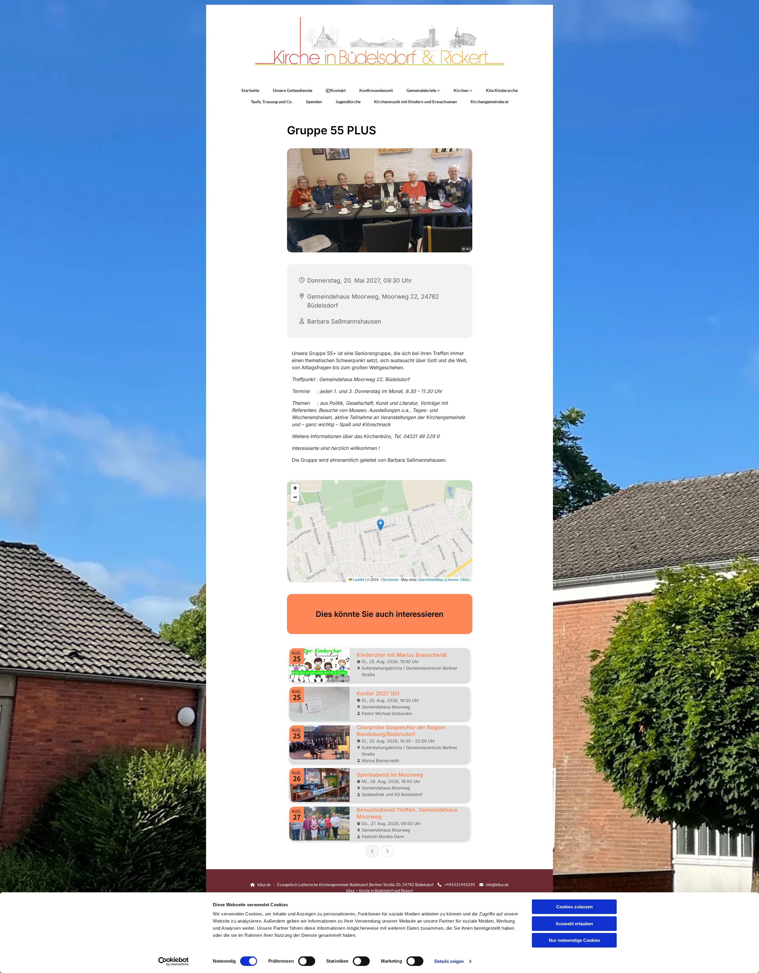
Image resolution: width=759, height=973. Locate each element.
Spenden (314, 101)
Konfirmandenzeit (376, 90)
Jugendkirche (348, 101)
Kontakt (338, 90)
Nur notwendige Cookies (574, 940)
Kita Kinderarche (502, 90)
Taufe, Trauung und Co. (271, 101)
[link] (423, 90)
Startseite (250, 90)
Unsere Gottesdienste (292, 90)
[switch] (306, 961)
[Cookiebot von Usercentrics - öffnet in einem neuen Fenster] (174, 961)
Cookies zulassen (574, 906)
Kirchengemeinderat (489, 101)
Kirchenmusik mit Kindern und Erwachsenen (415, 101)
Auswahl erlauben (574, 923)
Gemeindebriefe (421, 90)
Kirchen (461, 90)
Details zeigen (449, 961)
